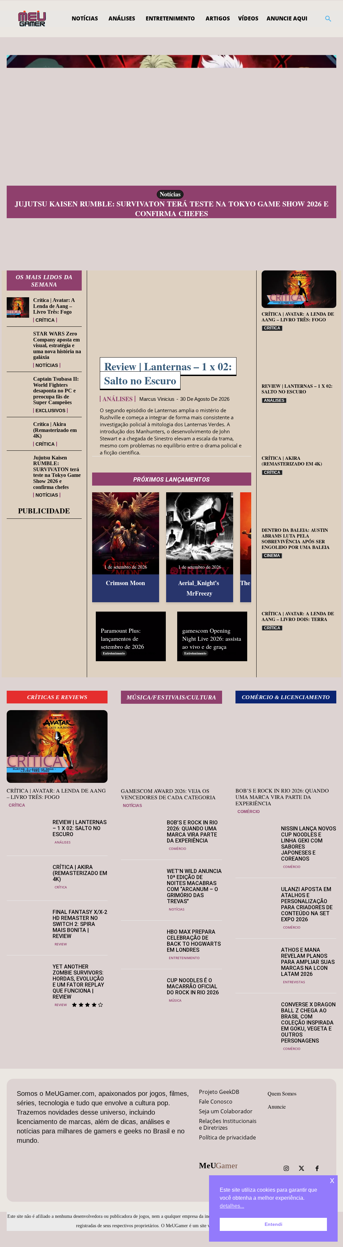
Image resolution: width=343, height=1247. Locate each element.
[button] (328, 19)
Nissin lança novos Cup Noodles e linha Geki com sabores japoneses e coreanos (308, 843)
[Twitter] (301, 1169)
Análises (117, 399)
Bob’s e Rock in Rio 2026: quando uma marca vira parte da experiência (192, 831)
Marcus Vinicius (157, 399)
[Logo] (33, 18)
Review (61, 944)
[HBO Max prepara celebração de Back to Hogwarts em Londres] (141, 943)
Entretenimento (114, 653)
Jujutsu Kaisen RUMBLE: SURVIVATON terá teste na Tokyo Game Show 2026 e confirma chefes (172, 208)
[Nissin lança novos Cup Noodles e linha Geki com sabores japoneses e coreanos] (255, 840)
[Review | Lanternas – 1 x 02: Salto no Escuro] (171, 318)
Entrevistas (294, 982)
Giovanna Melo (143, 653)
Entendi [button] (273, 1224)
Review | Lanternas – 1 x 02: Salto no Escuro (168, 373)
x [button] (332, 1180)
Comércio (177, 848)
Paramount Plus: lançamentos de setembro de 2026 (122, 638)
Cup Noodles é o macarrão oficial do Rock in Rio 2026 (193, 986)
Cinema (272, 555)
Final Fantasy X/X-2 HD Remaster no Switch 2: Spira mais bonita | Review (80, 924)
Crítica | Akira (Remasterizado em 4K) (55, 430)
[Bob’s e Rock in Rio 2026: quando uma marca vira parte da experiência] (141, 834)
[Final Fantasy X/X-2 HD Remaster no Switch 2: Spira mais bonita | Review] (27, 923)
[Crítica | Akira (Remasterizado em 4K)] (18, 431)
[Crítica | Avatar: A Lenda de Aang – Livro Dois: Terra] (299, 589)
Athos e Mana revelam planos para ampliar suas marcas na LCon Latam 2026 (308, 962)
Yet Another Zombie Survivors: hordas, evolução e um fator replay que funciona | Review (78, 981)
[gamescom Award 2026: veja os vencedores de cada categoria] (171, 746)
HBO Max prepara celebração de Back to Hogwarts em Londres (194, 941)
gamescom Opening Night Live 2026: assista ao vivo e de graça (211, 638)
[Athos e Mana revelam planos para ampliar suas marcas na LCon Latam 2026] (255, 961)
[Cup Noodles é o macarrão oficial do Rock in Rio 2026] (141, 992)
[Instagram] (286, 1169)
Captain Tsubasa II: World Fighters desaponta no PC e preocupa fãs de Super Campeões (56, 390)
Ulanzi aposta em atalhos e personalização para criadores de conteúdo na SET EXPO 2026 (307, 904)
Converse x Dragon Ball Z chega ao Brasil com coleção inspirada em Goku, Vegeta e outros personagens (308, 1022)
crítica (45, 320)
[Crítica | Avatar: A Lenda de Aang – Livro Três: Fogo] (18, 307)
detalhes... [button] (232, 1206)
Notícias (170, 194)
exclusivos (50, 410)
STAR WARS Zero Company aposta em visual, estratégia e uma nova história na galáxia (57, 345)
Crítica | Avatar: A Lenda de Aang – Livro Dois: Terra (298, 616)
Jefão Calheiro (224, 653)
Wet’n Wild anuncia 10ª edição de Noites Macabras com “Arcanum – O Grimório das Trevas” (194, 886)
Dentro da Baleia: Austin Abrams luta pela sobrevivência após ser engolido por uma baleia (296, 538)
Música (175, 1000)
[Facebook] (317, 1169)
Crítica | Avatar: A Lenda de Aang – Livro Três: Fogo (54, 306)
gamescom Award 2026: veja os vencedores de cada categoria (168, 794)
